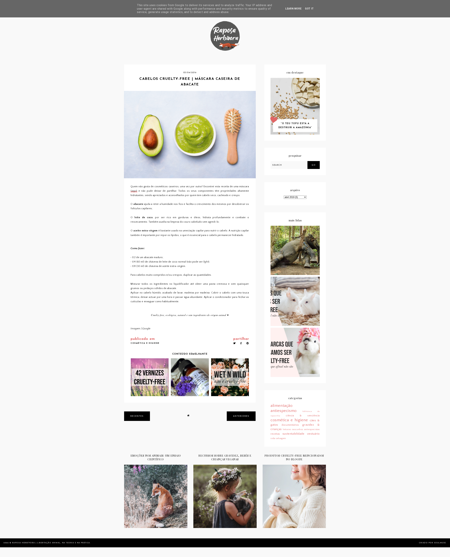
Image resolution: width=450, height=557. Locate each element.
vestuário (313, 433)
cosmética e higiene (145, 343)
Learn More (293, 8)
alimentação (282, 406)
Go (314, 165)
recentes (137, 416)
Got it (309, 8)
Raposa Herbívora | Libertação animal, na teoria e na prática (51, 543)
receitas (275, 434)
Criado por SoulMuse (432, 543)
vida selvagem (278, 438)
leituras (287, 429)
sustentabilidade (293, 433)
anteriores (241, 416)
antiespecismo (284, 411)
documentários (290, 425)
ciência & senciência (303, 415)
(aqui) (134, 191)
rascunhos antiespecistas (306, 429)
